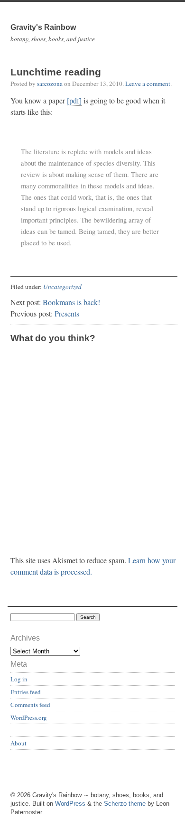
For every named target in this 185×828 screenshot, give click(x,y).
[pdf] (74, 100)
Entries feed (25, 692)
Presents (67, 313)
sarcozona (50, 83)
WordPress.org (28, 717)
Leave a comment (147, 83)
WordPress (70, 803)
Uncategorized (62, 286)
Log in (19, 679)
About (18, 743)
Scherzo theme (125, 803)
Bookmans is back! (71, 302)
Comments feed (30, 704)
